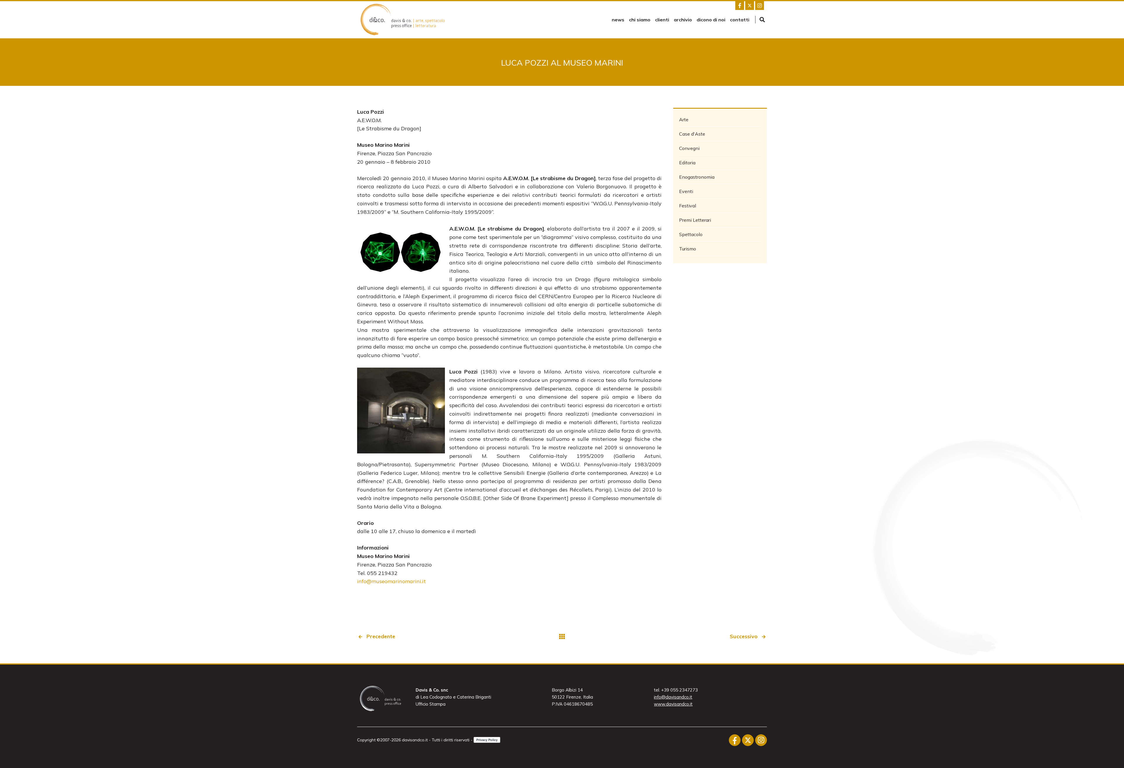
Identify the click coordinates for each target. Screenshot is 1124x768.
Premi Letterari (695, 220)
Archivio (683, 20)
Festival (687, 206)
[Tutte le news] (562, 636)
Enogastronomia (697, 177)
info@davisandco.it (673, 697)
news (618, 20)
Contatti (739, 20)
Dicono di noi (711, 20)
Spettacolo (690, 234)
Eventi (686, 191)
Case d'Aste (692, 134)
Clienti (662, 20)
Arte (683, 119)
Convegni (689, 148)
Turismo (687, 249)
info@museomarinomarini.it (391, 581)
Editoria (687, 162)
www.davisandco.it (673, 704)
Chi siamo (639, 20)
